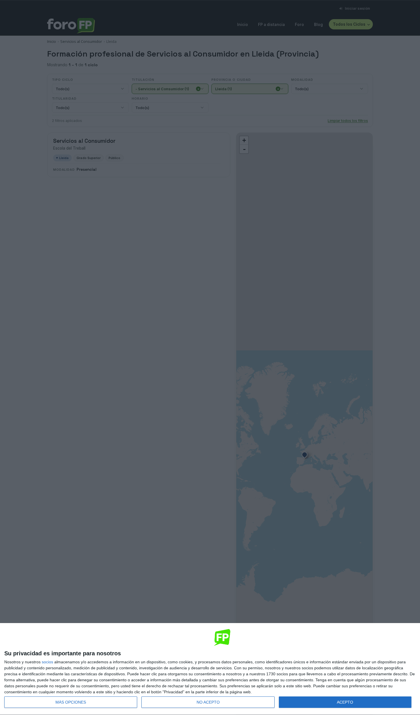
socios (47, 662)
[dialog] (210, 669)
